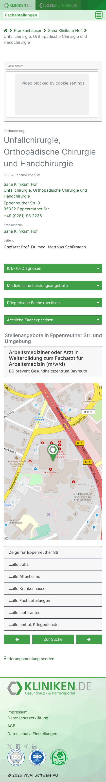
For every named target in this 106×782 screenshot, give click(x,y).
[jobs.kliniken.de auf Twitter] (9, 746)
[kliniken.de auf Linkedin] (34, 746)
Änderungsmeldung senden (29, 658)
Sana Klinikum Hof (21, 231)
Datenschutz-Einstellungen (32, 733)
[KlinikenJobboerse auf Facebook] (18, 746)
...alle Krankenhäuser (28, 588)
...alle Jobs (19, 564)
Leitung (9, 240)
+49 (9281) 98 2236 (23, 215)
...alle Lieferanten (24, 612)
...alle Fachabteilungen (29, 600)
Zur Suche (53, 639)
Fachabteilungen (21, 15)
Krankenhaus (13, 225)
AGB (11, 725)
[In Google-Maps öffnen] (53, 461)
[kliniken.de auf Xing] (26, 746)
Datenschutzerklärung (27, 717)
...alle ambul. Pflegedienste (33, 624)
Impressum (17, 712)
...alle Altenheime (24, 576)
